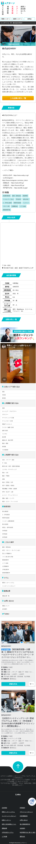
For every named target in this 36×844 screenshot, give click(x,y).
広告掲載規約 (24, 816)
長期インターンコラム (8, 582)
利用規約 (22, 808)
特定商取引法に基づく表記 (27, 832)
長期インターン (5, 19)
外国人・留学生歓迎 (7, 527)
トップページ (5, 23)
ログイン (17, 10)
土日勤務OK (5, 566)
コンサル (4, 433)
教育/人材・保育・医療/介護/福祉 (11, 466)
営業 (3, 408)
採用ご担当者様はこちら (9, 824)
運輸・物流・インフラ (8, 498)
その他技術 (5, 450)
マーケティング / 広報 (8, 417)
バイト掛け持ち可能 (7, 556)
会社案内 (4, 609)
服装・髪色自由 (6, 547)
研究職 (4, 446)
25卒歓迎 (4, 534)
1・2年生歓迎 (6, 514)
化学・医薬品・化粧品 (8, 485)
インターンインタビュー (8, 586)
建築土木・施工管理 (7, 440)
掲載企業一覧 (5, 596)
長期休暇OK (5, 560)
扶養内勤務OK (6, 572)
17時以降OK (5, 569)
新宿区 (4, 398)
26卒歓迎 (4, 537)
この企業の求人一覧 (18, 98)
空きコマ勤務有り (7, 553)
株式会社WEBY (14, 44)
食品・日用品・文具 (7, 482)
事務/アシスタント (7, 424)
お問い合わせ (24, 820)
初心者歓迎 (5, 511)
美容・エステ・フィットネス (10, 501)
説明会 (30, 19)
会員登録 (12, 10)
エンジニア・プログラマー (9, 411)
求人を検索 (3, 10)
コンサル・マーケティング (9, 469)
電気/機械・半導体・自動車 (9, 488)
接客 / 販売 (5, 430)
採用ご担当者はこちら (23, 10)
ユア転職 (4, 836)
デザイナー (5, 414)
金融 (3, 479)
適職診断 (8, 10)
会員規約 (22, 828)
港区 (3, 391)
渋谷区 (4, 395)
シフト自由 (5, 563)
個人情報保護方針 (25, 824)
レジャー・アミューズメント (10, 495)
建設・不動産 (5, 476)
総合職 (4, 437)
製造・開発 (5, 443)
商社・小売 (5, 472)
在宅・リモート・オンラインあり (11, 550)
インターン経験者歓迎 (8, 521)
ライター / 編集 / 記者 (8, 427)
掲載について (5, 606)
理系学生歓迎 (5, 518)
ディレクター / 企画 (7, 421)
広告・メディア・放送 (8, 460)
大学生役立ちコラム (8, 832)
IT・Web (4, 463)
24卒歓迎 (4, 530)
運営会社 (22, 836)
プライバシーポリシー (26, 812)
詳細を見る (13, 684)
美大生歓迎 (5, 524)
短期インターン (17, 19)
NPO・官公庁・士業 (7, 492)
